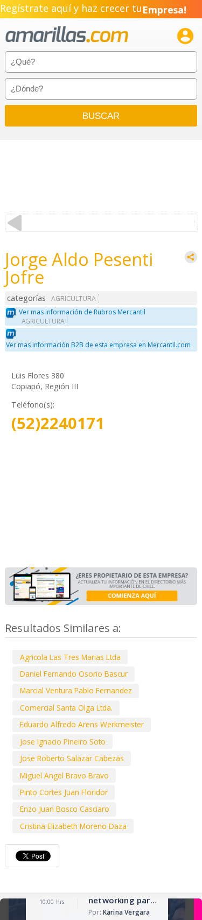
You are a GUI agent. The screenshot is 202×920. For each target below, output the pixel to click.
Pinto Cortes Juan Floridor (64, 792)
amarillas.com (67, 34)
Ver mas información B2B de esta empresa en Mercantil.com (98, 344)
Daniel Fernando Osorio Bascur (74, 674)
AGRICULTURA (73, 298)
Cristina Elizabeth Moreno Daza (73, 826)
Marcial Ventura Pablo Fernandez (76, 690)
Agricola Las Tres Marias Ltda (70, 657)
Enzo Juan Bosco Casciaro (64, 809)
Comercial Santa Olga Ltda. (66, 708)
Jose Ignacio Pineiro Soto (63, 741)
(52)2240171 (58, 423)
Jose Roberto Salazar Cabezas (72, 758)
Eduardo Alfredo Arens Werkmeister (82, 724)
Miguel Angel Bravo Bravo (64, 775)
